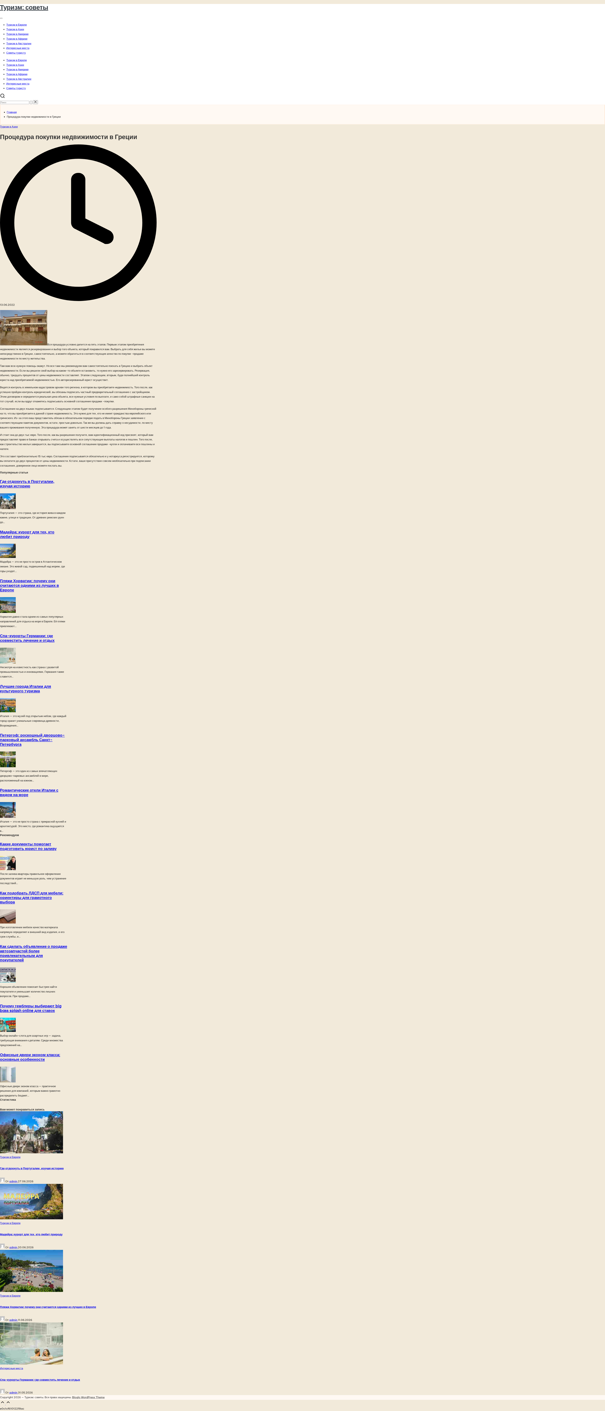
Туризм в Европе (10, 1157)
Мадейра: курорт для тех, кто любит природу (27, 534)
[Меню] (1, 18)
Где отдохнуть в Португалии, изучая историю (27, 483)
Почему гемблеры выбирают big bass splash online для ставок (30, 1008)
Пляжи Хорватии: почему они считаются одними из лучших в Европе (29, 585)
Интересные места (11, 1368)
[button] (31, 102)
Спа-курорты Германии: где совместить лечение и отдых (27, 638)
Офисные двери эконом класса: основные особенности (30, 1057)
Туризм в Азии (9, 126)
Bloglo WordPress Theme (88, 1397)
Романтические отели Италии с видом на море (29, 792)
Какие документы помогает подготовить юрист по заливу (28, 846)
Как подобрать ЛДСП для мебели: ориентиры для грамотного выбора (31, 897)
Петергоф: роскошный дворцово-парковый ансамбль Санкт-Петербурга (32, 740)
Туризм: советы (24, 7)
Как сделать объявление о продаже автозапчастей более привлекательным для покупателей (33, 953)
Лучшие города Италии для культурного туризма (25, 688)
